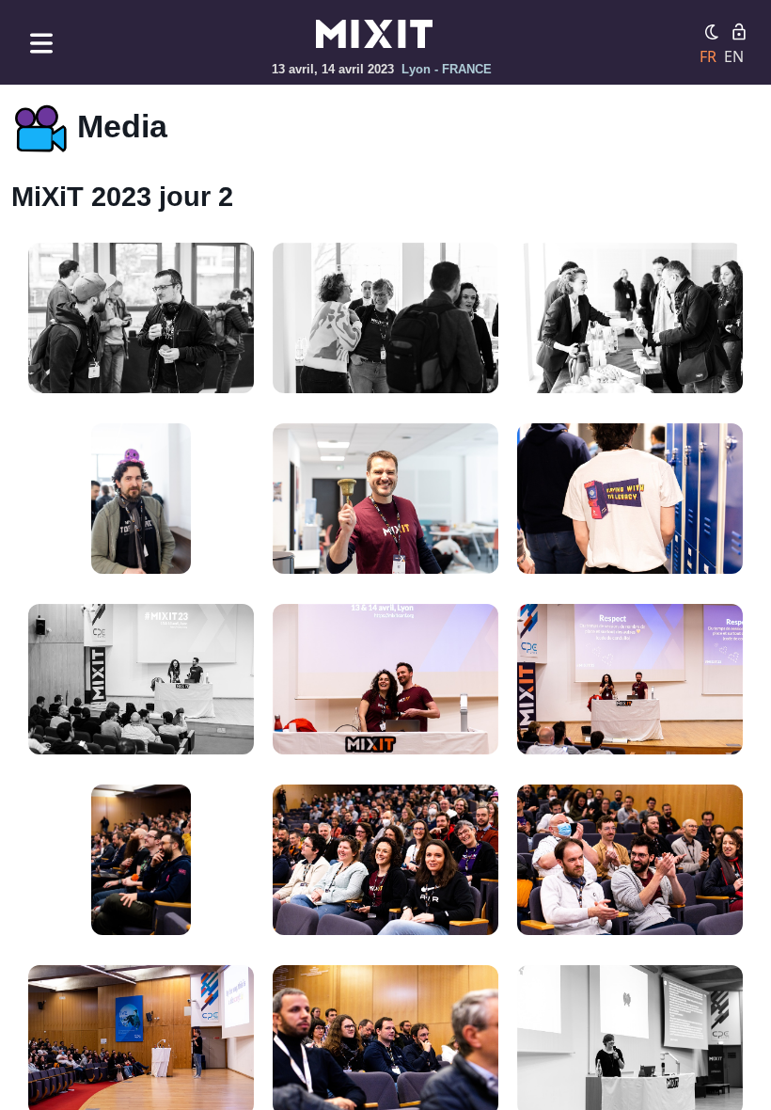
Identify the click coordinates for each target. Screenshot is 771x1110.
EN (734, 56)
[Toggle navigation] (41, 42)
